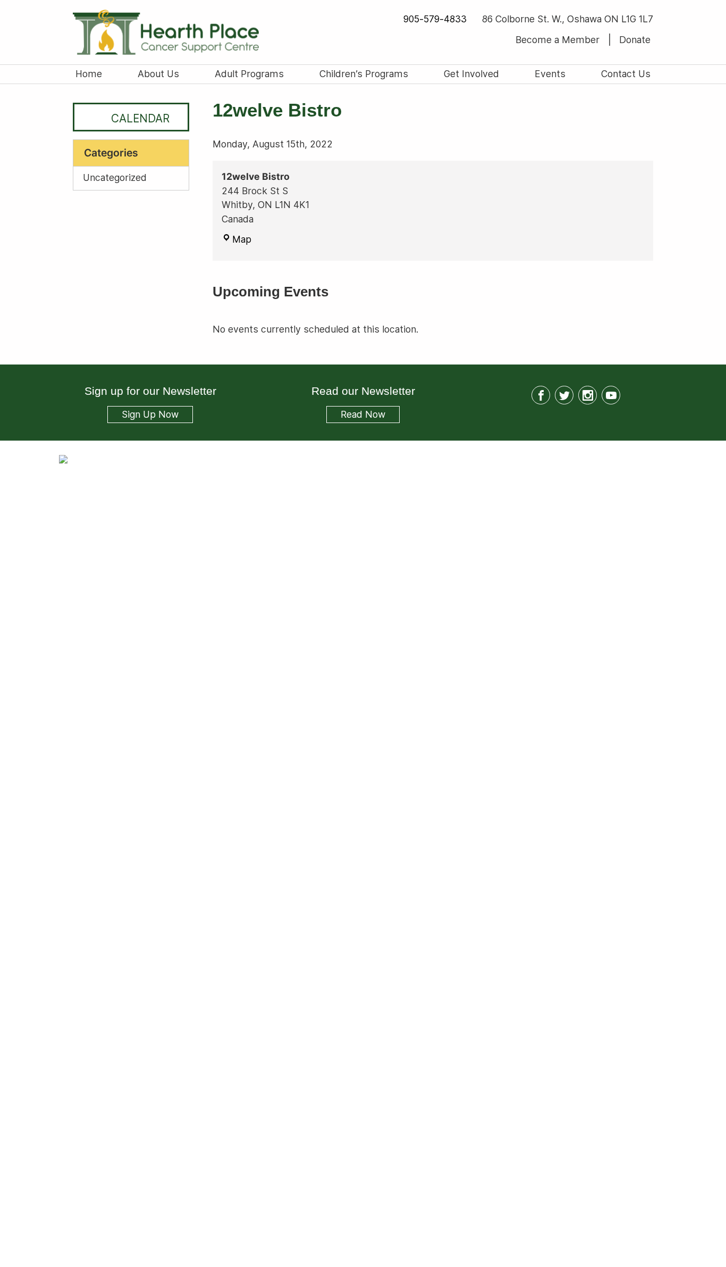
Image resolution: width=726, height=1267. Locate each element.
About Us (158, 73)
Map (241, 239)
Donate (635, 39)
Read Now (355, 416)
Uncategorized (115, 177)
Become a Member (558, 39)
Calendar (140, 118)
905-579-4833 (434, 18)
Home (88, 73)
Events (550, 73)
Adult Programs (249, 73)
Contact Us (626, 73)
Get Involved (471, 73)
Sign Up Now (150, 414)
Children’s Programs (363, 73)
